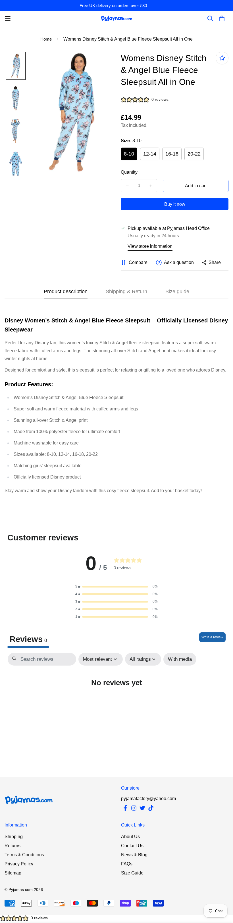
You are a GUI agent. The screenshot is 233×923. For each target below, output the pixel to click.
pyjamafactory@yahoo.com (148, 798)
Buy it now (174, 204)
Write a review (212, 637)
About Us (130, 836)
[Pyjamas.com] (116, 18)
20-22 (194, 154)
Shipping (14, 836)
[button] (116, 586)
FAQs (126, 863)
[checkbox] (179, 659)
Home (46, 39)
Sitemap (13, 872)
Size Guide (132, 872)
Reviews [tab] (28, 639)
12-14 (149, 154)
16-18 (171, 154)
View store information (150, 246)
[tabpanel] (116, 699)
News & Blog (134, 854)
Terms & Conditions (24, 854)
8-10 (129, 154)
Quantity (129, 172)
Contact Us (132, 845)
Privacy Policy (19, 863)
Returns (12, 845)
